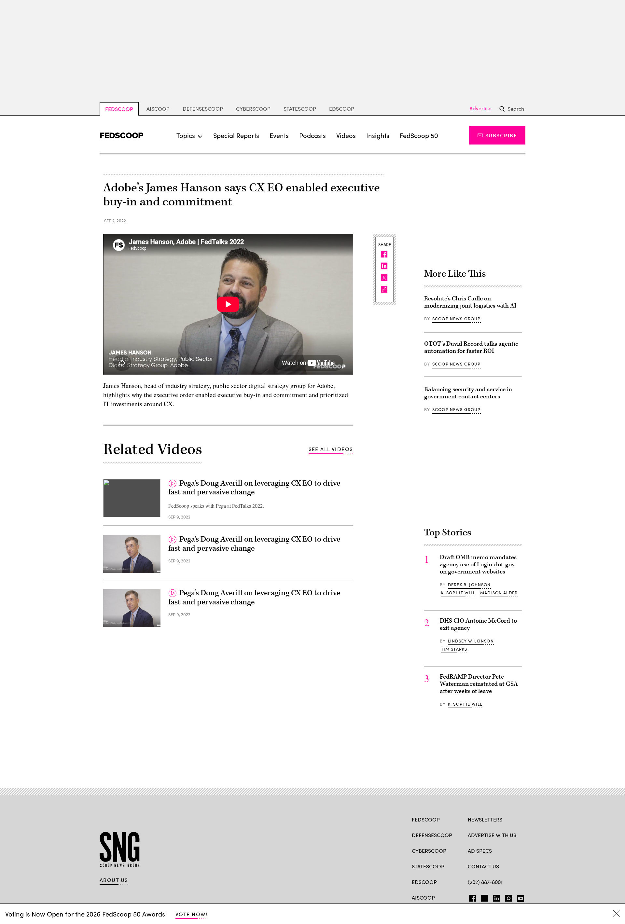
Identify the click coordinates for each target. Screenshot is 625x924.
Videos (346, 135)
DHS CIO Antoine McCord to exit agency (478, 624)
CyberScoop (253, 108)
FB (471, 897)
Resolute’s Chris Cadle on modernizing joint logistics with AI (470, 302)
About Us (114, 880)
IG (506, 897)
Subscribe (501, 135)
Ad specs (480, 850)
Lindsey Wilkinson (471, 641)
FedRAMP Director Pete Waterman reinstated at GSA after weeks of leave (479, 684)
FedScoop (119, 108)
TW (483, 897)
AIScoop (158, 108)
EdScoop (341, 108)
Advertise (480, 108)
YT (519, 897)
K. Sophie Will (458, 593)
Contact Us (483, 866)
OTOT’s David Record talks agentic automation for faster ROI (471, 347)
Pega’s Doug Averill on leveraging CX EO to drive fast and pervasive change (254, 487)
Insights (377, 135)
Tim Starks (454, 649)
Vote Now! (191, 914)
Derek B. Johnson (469, 584)
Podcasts (312, 135)
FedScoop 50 (419, 135)
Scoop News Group (456, 319)
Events (279, 135)
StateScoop (300, 108)
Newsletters (485, 819)
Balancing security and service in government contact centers (468, 393)
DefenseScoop (203, 108)
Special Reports (236, 135)
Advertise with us (492, 835)
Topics (185, 135)
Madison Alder (499, 593)
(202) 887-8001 (485, 881)
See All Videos (331, 449)
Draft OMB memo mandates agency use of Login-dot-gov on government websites (478, 564)
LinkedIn (496, 897)
